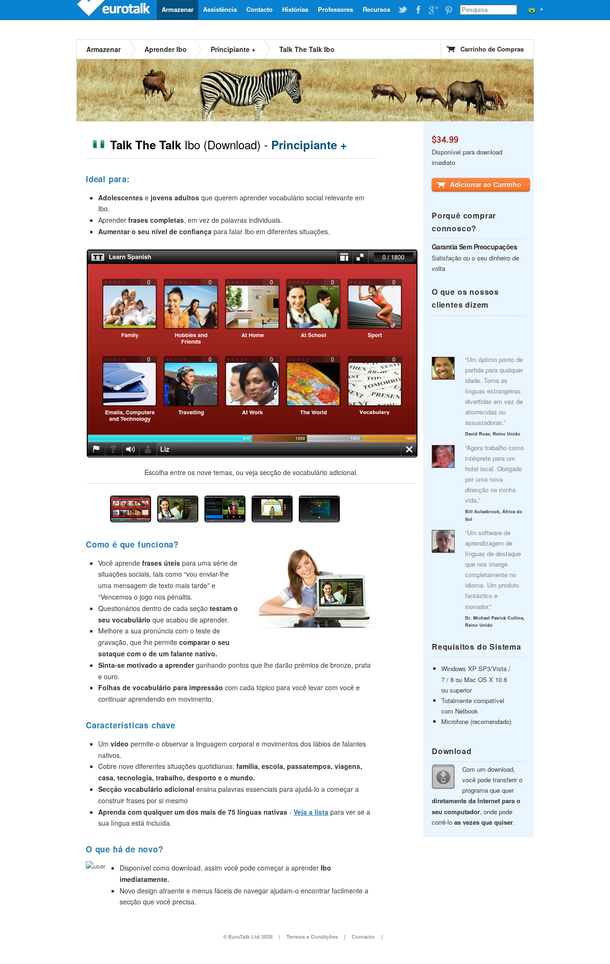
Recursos (376, 9)
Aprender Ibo (165, 49)
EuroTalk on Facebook (418, 10)
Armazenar (177, 9)
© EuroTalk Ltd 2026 (248, 936)
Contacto (259, 9)
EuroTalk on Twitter (402, 10)
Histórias (295, 9)
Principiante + (233, 49)
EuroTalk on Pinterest (448, 10)
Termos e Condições (312, 936)
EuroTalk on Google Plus (433, 10)
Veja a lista (311, 812)
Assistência (220, 9)
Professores (335, 9)
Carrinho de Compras (492, 48)
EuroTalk (114, 9)
